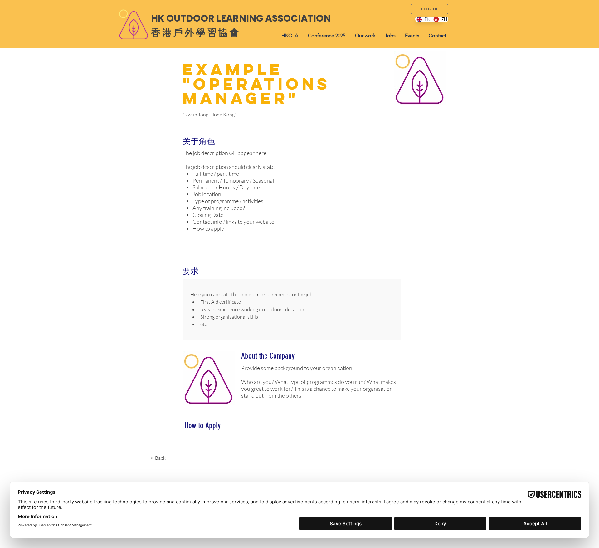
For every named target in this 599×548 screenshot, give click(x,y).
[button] (289, 36)
